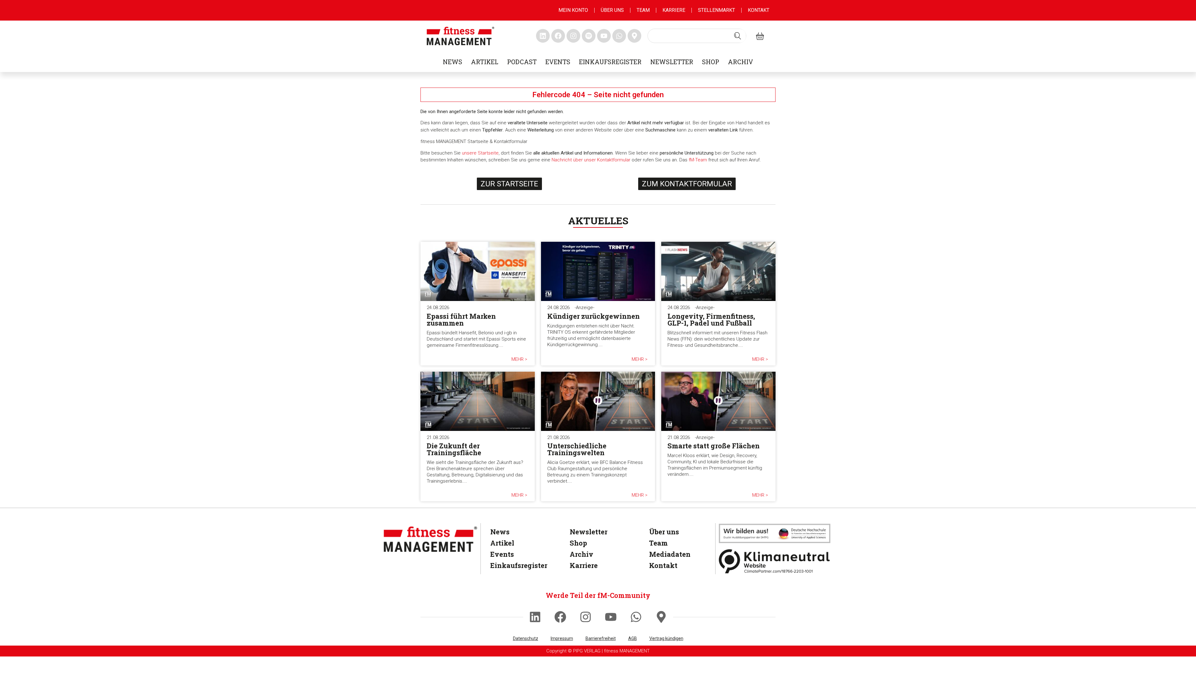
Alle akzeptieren (687, 402)
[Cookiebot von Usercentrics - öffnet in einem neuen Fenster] (704, 265)
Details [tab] (598, 286)
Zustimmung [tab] (505, 286)
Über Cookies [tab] (691, 286)
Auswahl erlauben (598, 402)
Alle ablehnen (508, 402)
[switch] (563, 377)
